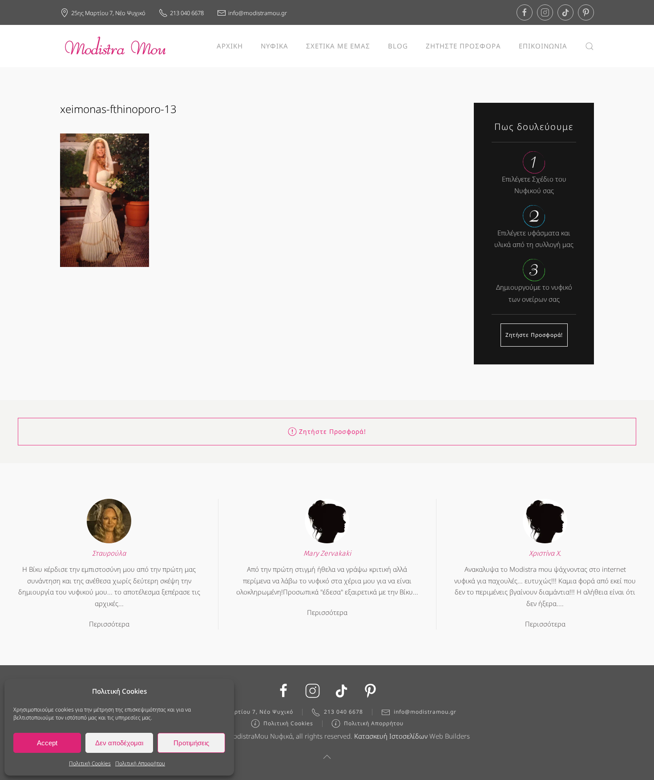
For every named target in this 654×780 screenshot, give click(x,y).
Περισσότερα (109, 623)
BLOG (398, 45)
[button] (589, 46)
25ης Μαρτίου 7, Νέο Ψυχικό (108, 13)
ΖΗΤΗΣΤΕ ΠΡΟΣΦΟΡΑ (463, 45)
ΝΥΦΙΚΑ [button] (274, 45)
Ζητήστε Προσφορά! (534, 335)
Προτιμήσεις (191, 743)
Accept (47, 743)
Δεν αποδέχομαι (119, 743)
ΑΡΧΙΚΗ (230, 45)
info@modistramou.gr (257, 13)
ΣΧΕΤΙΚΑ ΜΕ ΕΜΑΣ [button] (338, 45)
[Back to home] (115, 46)
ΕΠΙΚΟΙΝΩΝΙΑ (543, 45)
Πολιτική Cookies (90, 763)
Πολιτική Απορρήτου (140, 763)
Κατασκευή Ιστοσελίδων (391, 736)
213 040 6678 (187, 13)
